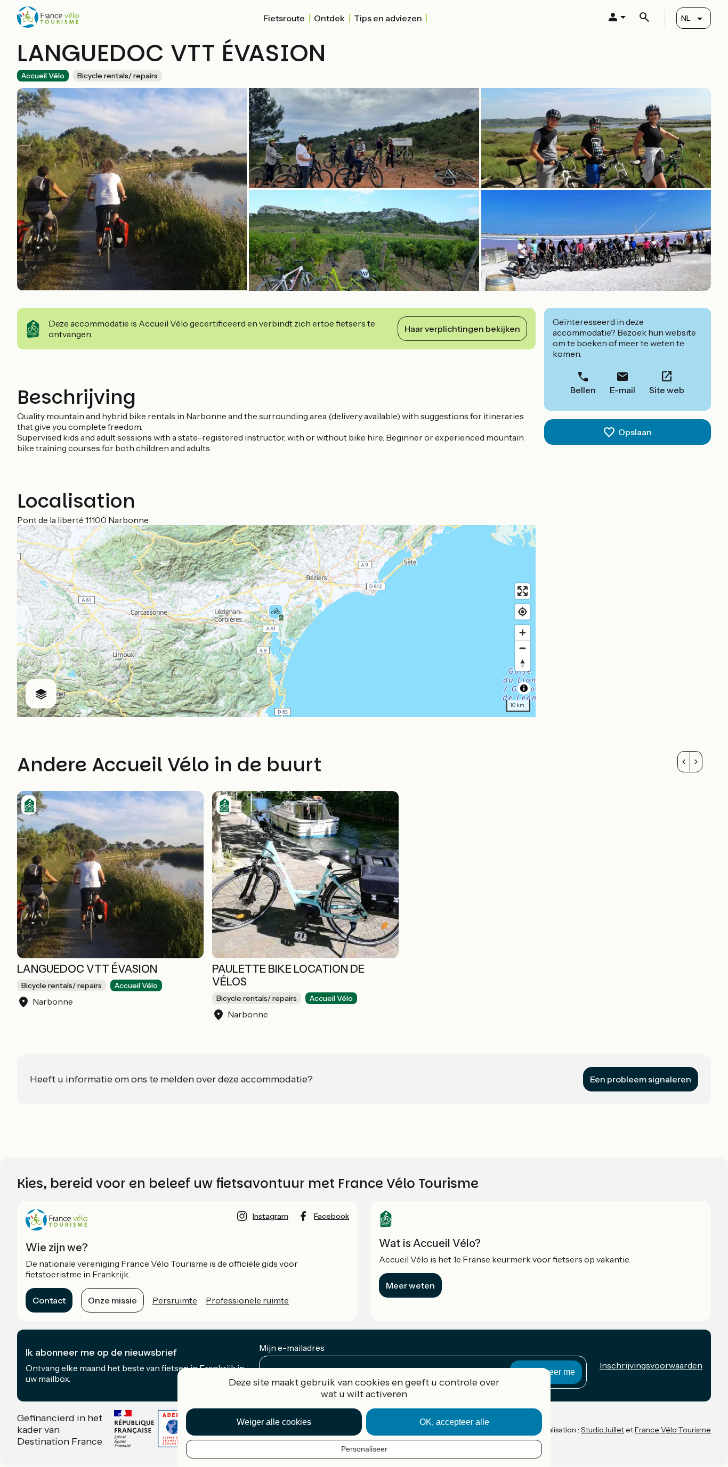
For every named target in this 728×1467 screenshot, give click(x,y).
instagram (270, 1216)
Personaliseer (364, 1449)
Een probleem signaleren (640, 1079)
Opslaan (635, 432)
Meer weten (410, 1285)
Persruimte (174, 1300)
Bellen (583, 390)
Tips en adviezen (388, 18)
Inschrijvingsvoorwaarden (651, 1365)
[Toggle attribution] (523, 688)
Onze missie (112, 1300)
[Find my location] (522, 612)
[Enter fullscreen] (522, 591)
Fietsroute (284, 18)
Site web (666, 390)
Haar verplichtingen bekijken (462, 328)
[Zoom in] (522, 632)
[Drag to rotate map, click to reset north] (522, 663)
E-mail (622, 390)
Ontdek (329, 18)
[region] (276, 621)
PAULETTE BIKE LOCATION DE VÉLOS (288, 975)
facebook (331, 1216)
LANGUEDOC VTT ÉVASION (87, 969)
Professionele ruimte (247, 1300)
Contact (49, 1300)
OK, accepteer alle (454, 1422)
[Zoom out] (522, 648)
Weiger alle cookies (274, 1422)
